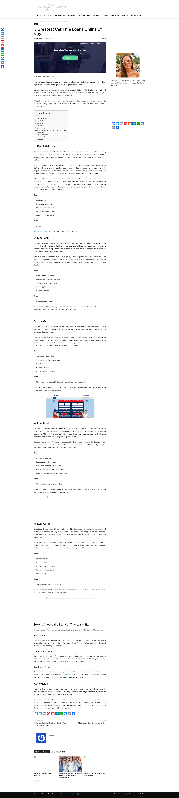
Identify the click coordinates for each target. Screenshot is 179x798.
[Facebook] (2, 29)
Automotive (60, 16)
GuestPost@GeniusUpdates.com (75, 794)
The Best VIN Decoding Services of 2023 (92, 723)
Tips (130, 794)
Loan (41, 21)
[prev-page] (35, 781)
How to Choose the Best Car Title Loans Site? (50, 130)
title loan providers (66, 675)
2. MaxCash (39, 121)
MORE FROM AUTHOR (58, 752)
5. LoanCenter (40, 128)
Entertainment (84, 16)
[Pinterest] (2, 42)
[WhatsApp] (2, 54)
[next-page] (38, 781)
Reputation (40, 132)
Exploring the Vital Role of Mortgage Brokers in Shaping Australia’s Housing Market (70, 775)
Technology (136, 16)
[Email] (2, 38)
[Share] (2, 67)
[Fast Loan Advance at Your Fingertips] (45, 764)
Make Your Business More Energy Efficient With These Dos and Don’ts (50, 724)
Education (115, 16)
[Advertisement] (128, 36)
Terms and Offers (42, 134)
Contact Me (40, 16)
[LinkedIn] (2, 50)
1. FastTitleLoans (41, 118)
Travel (119, 794)
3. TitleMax (39, 123)
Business (71, 16)
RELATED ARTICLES (41, 752)
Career (105, 16)
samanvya (39, 38)
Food (124, 16)
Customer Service (42, 137)
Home (50, 16)
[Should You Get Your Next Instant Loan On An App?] (95, 764)
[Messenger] (2, 58)
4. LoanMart (39, 125)
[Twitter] (2, 33)
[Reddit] (2, 46)
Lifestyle (125, 794)
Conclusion (39, 139)
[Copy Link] (2, 62)
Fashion (96, 16)
